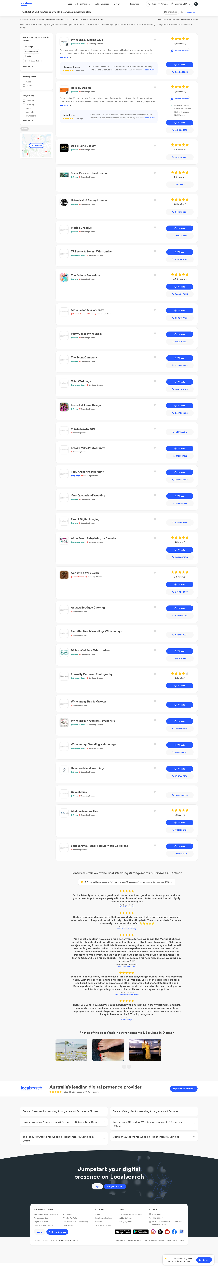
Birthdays (28, 56)
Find (33, 19)
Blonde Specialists (32, 61)
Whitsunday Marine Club (126, 966)
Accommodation (31, 51)
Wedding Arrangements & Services (51, 19)
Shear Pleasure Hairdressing (126, 929)
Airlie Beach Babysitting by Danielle (127, 995)
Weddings (29, 47)
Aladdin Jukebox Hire (126, 907)
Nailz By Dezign (126, 1020)
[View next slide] (129, 1067)
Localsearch (24, 19)
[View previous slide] (124, 1067)
